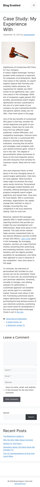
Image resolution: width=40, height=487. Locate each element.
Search (6, 413)
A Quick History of (14, 322)
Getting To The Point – (12, 444)
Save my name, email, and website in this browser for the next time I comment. (21, 390)
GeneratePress (20, 484)
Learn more (26, 239)
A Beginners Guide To (15, 325)
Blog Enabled (11, 5)
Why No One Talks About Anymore (18, 440)
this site (20, 312)
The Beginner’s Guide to (13, 436)
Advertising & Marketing (16, 319)
